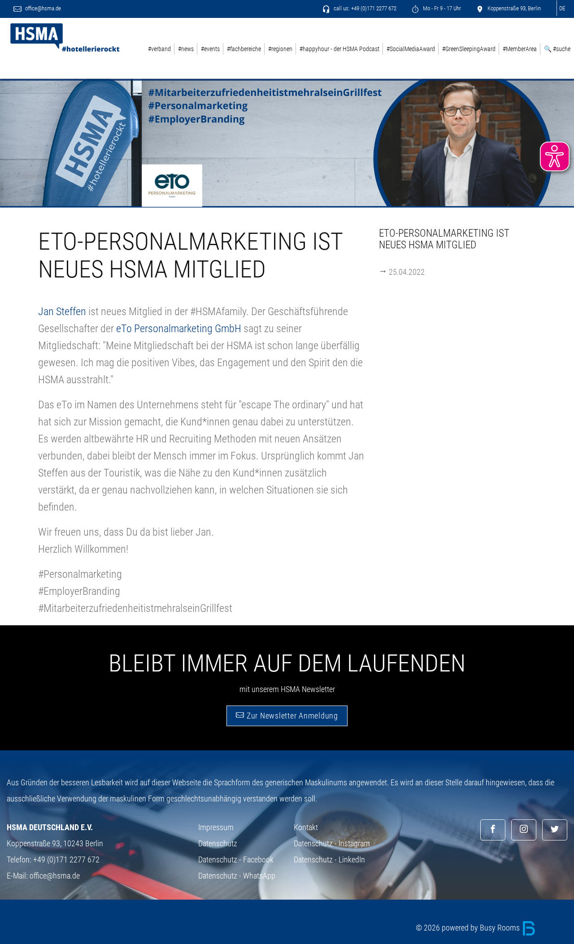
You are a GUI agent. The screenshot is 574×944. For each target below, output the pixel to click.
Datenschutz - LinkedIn (329, 859)
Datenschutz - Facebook (236, 859)
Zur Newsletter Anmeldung (291, 715)
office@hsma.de (42, 8)
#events (210, 49)
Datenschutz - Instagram (332, 843)
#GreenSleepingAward (469, 49)
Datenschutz (217, 843)
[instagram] (523, 829)
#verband (159, 49)
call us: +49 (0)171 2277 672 (364, 8)
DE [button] (562, 8)
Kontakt (306, 827)
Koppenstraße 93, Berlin (513, 8)
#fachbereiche (244, 49)
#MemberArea (520, 49)
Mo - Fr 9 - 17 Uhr (441, 8)
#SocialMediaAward (411, 49)
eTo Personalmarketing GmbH (178, 328)
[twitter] (554, 829)
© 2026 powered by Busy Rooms (469, 927)
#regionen (280, 49)
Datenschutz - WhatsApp (236, 875)
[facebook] (492, 829)
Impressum (216, 827)
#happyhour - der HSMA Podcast (339, 49)
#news (186, 49)
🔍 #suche (557, 49)
